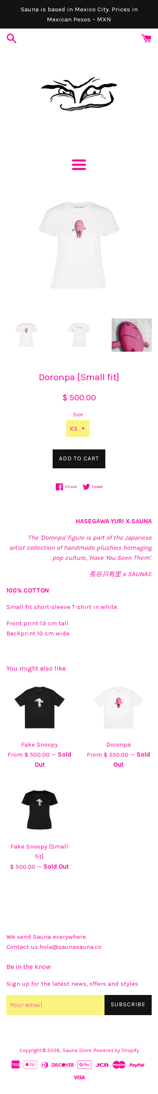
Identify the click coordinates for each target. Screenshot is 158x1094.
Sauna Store (76, 1050)
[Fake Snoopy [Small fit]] (39, 809)
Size (78, 415)
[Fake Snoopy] (39, 707)
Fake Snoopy (39, 744)
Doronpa (118, 744)
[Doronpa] (119, 707)
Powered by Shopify (116, 1050)
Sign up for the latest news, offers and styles (72, 983)
